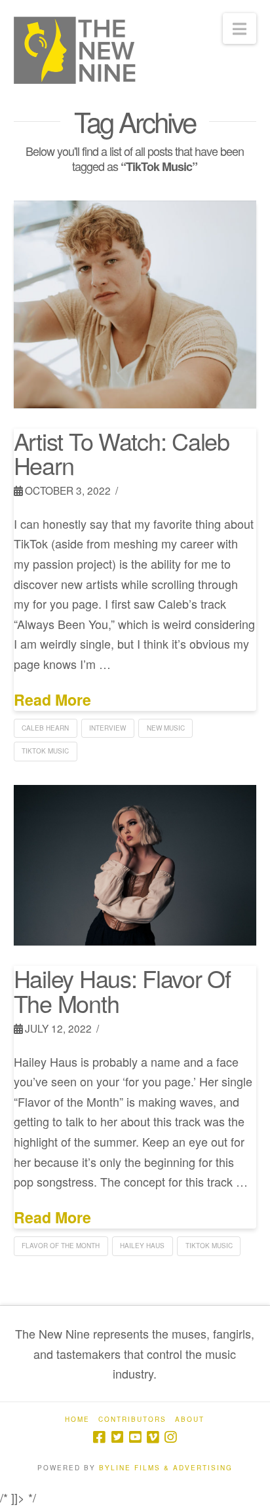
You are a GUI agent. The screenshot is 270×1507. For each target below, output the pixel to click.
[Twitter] (117, 1437)
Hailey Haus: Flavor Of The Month (122, 990)
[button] (239, 28)
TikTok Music (45, 750)
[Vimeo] (153, 1437)
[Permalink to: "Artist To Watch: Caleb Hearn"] (135, 304)
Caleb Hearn (45, 728)
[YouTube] (135, 1437)
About (189, 1419)
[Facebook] (99, 1437)
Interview (107, 728)
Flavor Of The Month (61, 1245)
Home (77, 1419)
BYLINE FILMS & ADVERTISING (166, 1467)
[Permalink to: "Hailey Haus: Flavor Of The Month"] (135, 865)
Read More (52, 699)
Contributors (132, 1419)
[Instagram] (170, 1437)
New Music (166, 728)
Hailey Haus (142, 1245)
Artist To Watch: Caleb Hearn (121, 453)
